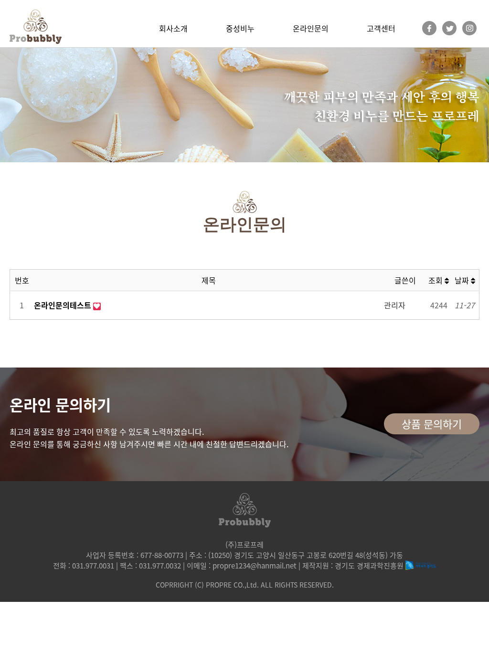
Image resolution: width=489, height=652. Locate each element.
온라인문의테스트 (63, 305)
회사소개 (173, 28)
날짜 (463, 280)
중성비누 (240, 28)
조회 (436, 280)
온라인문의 (311, 28)
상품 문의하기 (432, 423)
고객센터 (381, 28)
